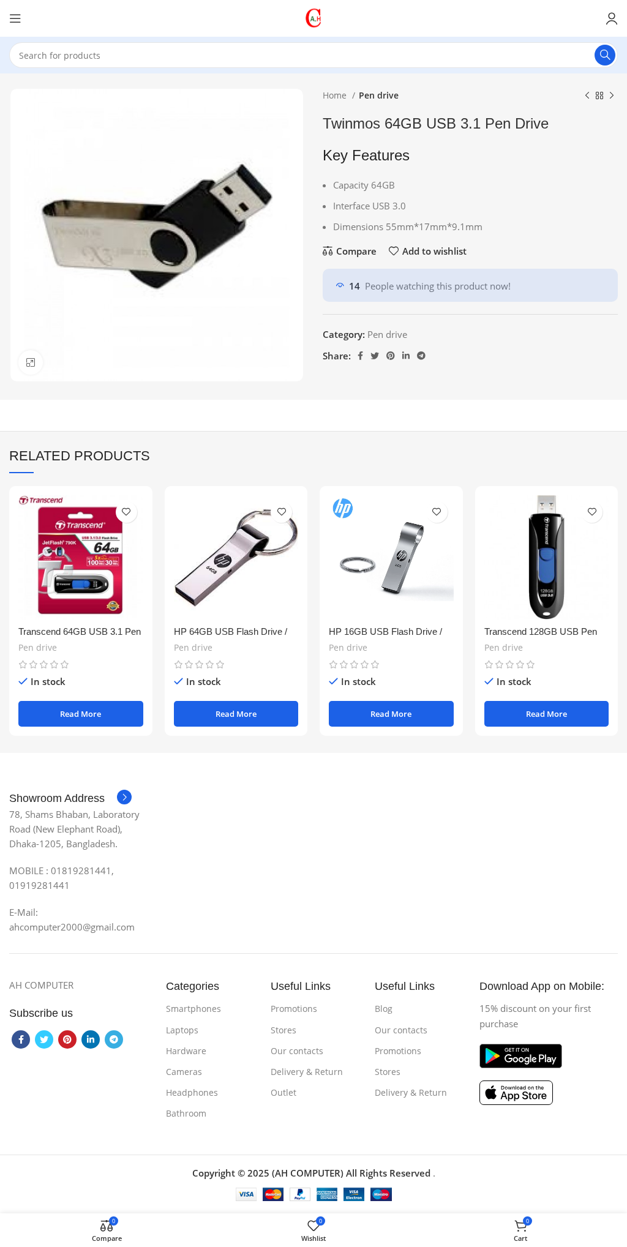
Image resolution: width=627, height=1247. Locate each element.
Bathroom (186, 1113)
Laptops (182, 1030)
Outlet (283, 1092)
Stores (283, 1030)
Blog (383, 1008)
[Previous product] (587, 95)
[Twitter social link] (375, 356)
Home (336, 95)
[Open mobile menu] (15, 18)
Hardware (186, 1051)
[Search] (605, 55)
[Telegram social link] (421, 356)
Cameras (184, 1071)
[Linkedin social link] (406, 356)
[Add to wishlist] (126, 512)
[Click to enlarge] (30, 362)
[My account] (611, 18)
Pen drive (379, 95)
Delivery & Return (307, 1071)
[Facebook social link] (360, 356)
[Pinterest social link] (391, 356)
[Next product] (612, 95)
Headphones (192, 1092)
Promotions (294, 1008)
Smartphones (193, 1008)
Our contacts (297, 1051)
